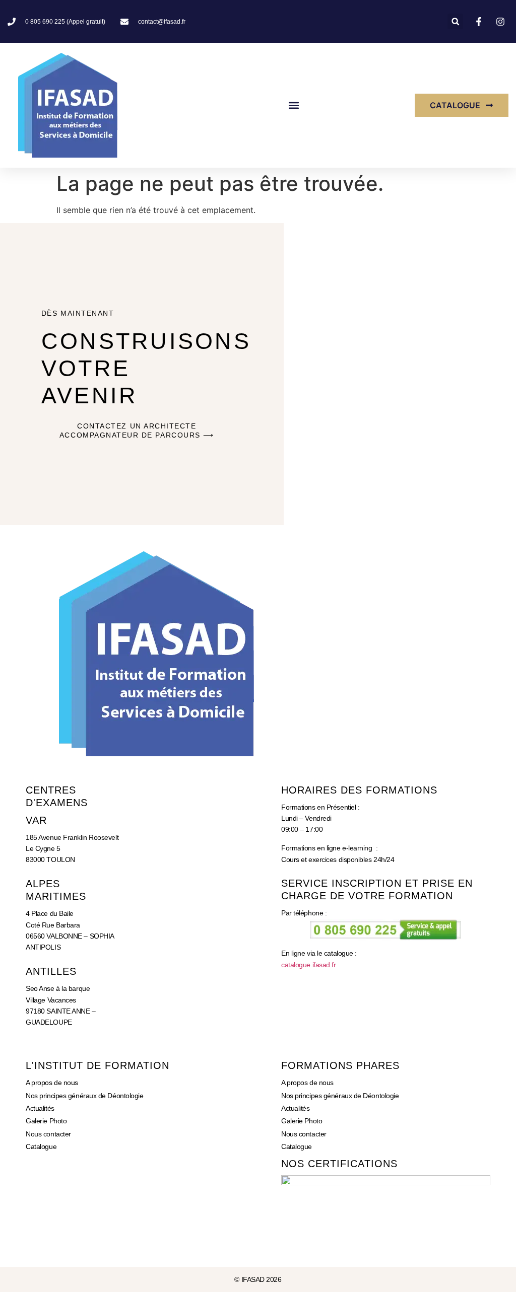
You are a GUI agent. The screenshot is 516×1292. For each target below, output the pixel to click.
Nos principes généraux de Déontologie (84, 1096)
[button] (455, 21)
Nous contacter (48, 1134)
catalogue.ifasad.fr (308, 965)
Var (36, 820)
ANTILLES (51, 971)
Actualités (40, 1108)
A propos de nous (52, 1083)
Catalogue (41, 1146)
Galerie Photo (46, 1121)
